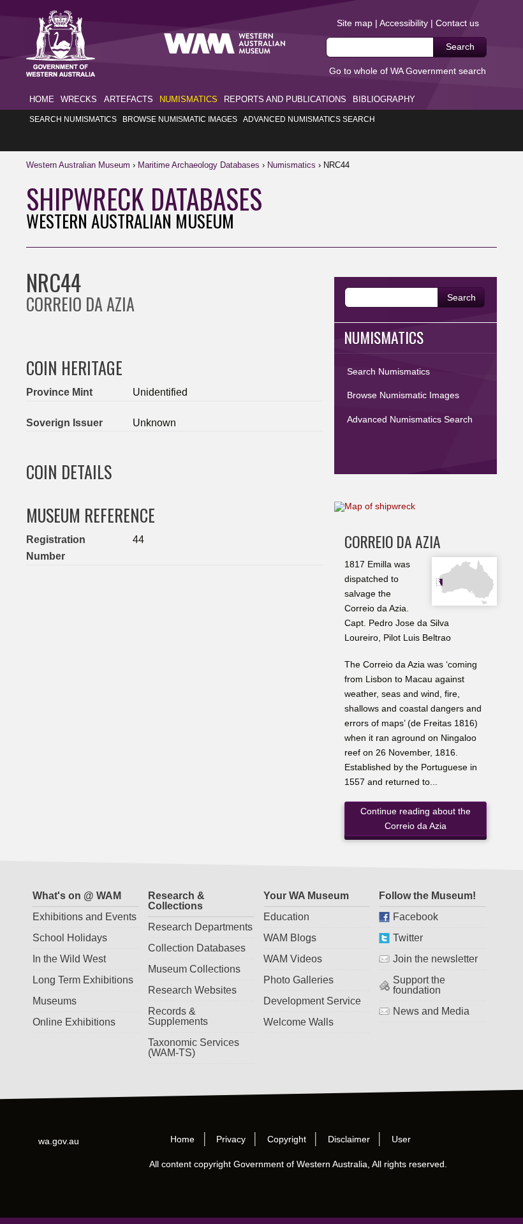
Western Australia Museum (60, 43)
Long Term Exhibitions (83, 979)
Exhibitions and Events (84, 916)
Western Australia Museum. (224, 43)
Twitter (409, 937)
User (401, 1139)
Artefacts (128, 99)
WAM (79, 165)
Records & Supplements (178, 1016)
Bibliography (384, 99)
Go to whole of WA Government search (407, 71)
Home (41, 99)
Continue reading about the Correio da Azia (415, 818)
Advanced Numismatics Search (309, 119)
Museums (55, 1001)
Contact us (457, 23)
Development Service (313, 1001)
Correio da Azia (392, 541)
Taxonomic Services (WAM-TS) (193, 1047)
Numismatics (188, 99)
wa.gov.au (58, 1141)
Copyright (286, 1139)
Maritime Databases (199, 165)
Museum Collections (194, 969)
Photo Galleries (299, 979)
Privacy (231, 1139)
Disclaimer (349, 1139)
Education (287, 916)
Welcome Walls (299, 1022)
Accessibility (403, 23)
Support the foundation (420, 985)
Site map (354, 23)
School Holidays (70, 937)
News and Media (432, 1011)
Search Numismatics (73, 119)
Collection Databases (197, 948)
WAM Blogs (290, 937)
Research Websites (192, 990)
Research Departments (200, 927)
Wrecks (79, 99)
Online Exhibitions (74, 1022)
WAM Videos (293, 958)
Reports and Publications (285, 99)
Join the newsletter (436, 958)
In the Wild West (69, 958)
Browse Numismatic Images (179, 119)
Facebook (416, 916)
